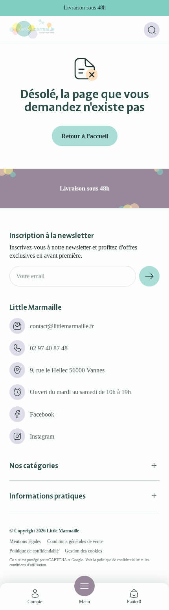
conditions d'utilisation (27, 565)
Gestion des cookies (83, 551)
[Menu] (84, 586)
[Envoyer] (149, 276)
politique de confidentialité (118, 560)
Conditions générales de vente (75, 541)
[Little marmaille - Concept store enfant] (31, 36)
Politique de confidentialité (34, 551)
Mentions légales (25, 541)
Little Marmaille (63, 531)
